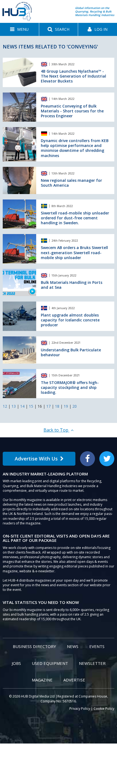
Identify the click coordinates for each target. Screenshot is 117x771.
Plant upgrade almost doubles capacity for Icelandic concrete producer (70, 319)
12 (5, 406)
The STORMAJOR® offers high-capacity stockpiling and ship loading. (70, 387)
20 (74, 406)
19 (66, 406)
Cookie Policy (104, 708)
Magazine (42, 680)
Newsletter (92, 663)
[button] (19, 29)
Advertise (74, 680)
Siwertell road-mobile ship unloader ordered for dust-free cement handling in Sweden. (75, 217)
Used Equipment (50, 663)
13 (13, 406)
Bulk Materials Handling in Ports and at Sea (71, 285)
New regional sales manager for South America (71, 183)
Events (96, 646)
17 (48, 406)
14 (22, 406)
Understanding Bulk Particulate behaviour (71, 352)
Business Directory (34, 646)
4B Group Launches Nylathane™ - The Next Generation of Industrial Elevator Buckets (73, 76)
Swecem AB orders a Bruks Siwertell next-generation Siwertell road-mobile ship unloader (74, 252)
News (72, 646)
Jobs (16, 663)
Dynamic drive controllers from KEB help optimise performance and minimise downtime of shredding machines (75, 148)
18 (57, 406)
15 (31, 406)
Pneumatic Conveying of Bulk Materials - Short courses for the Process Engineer (72, 110)
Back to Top (56, 430)
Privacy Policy (79, 708)
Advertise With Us (36, 458)
